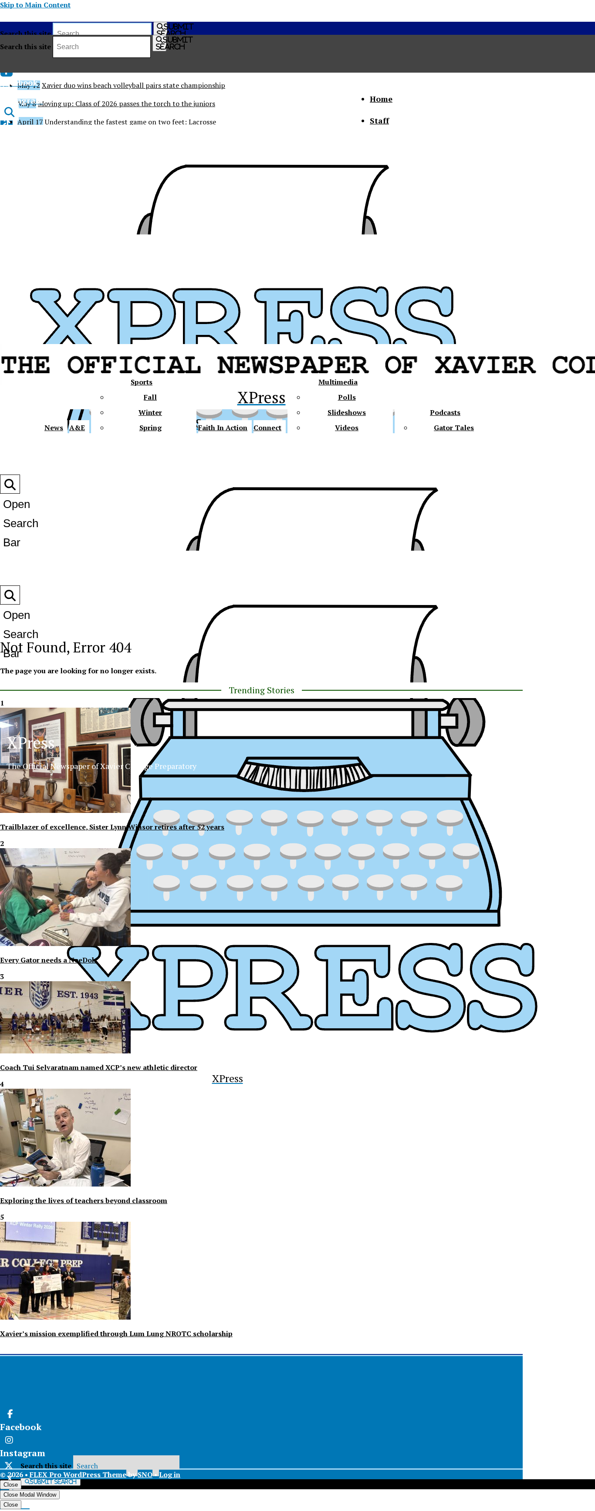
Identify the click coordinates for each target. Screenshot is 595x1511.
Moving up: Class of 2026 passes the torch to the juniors (126, 103)
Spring (150, 427)
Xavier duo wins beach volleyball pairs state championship (133, 85)
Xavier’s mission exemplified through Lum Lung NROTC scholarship (116, 1333)
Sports (141, 382)
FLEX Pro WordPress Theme (78, 1474)
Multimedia (338, 382)
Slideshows (347, 412)
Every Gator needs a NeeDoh (48, 960)
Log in (169, 1474)
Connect (267, 427)
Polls (347, 397)
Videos (346, 427)
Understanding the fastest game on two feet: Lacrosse (130, 122)
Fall (150, 397)
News (53, 427)
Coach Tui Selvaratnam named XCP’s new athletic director (98, 1067)
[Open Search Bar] (9, 111)
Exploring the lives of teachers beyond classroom (83, 1200)
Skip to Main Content (35, 5)
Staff (379, 120)
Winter (150, 412)
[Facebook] (133, 1414)
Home (381, 99)
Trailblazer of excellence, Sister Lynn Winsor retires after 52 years (112, 827)
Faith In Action (222, 427)
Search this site (25, 33)
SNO (145, 1474)
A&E (77, 427)
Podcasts (445, 412)
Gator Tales (454, 427)
